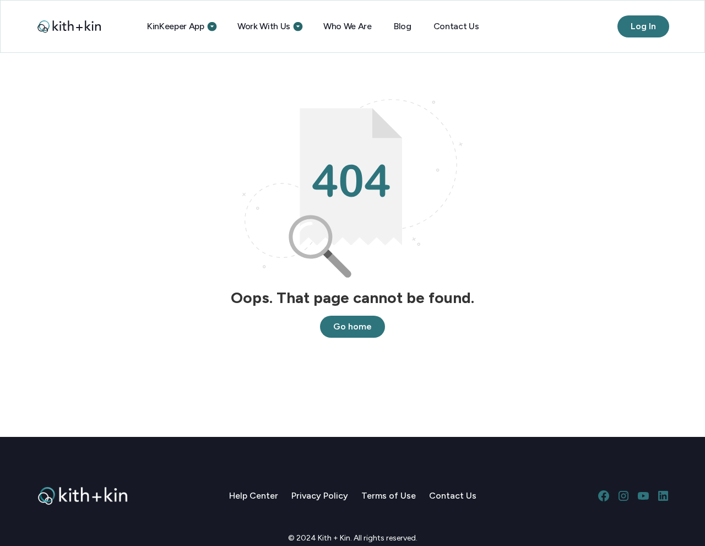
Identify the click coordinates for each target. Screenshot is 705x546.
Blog (402, 26)
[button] (181, 26)
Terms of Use (388, 495)
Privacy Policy (319, 495)
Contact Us (456, 26)
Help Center (253, 495)
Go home (352, 326)
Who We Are (347, 26)
